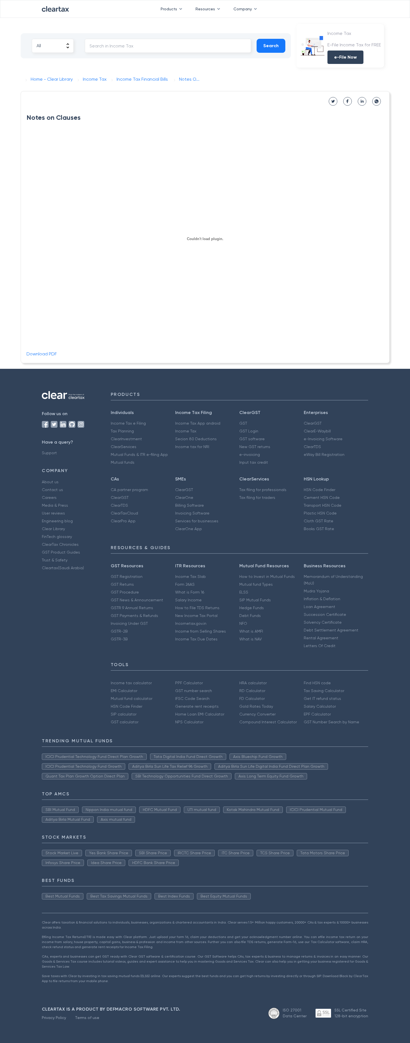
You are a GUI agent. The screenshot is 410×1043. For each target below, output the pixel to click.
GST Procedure (125, 592)
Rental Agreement (321, 638)
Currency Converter (257, 714)
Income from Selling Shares (200, 631)
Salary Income (188, 600)
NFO (243, 623)
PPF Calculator (189, 683)
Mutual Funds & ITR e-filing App (139, 454)
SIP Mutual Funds (255, 600)
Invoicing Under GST (129, 623)
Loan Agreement (319, 606)
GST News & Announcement (137, 600)
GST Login (248, 431)
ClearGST (313, 423)
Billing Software (189, 505)
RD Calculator (252, 690)
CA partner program (129, 489)
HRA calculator (253, 683)
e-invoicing (249, 454)
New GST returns (254, 446)
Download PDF (41, 354)
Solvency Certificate (323, 622)
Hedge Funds (251, 608)
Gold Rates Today (256, 706)
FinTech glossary (57, 536)
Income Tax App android (197, 423)
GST (243, 423)
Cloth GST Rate (318, 521)
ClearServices (123, 446)
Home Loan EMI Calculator (199, 714)
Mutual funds (122, 462)
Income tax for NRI (192, 446)
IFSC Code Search (192, 698)
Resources (205, 9)
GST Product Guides (61, 552)
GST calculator (124, 722)
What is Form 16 (189, 592)
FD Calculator (252, 698)
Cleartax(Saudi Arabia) (63, 568)
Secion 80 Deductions (196, 439)
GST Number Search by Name (331, 722)
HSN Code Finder (319, 489)
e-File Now (345, 57)
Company (242, 9)
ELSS (243, 592)
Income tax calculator (131, 683)
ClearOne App (188, 529)
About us (50, 482)
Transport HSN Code (322, 505)
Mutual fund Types (256, 584)
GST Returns (122, 584)
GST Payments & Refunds (134, 615)
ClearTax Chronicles (60, 544)
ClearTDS (312, 446)
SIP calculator (123, 714)
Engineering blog (57, 521)
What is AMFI (251, 631)
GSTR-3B (119, 639)
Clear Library (53, 529)
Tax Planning (122, 431)
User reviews (53, 513)
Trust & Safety (54, 560)
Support (49, 453)
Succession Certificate (325, 614)
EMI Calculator (124, 690)
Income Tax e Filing (128, 423)
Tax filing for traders (257, 497)
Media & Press (55, 505)
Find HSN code (317, 683)
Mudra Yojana (316, 591)
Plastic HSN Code (320, 513)
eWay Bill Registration (324, 454)
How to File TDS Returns (197, 608)
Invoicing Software (192, 513)
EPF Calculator (317, 714)
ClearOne (184, 497)
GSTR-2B (119, 631)
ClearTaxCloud (124, 513)
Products (169, 9)
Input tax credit (253, 462)
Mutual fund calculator (131, 698)
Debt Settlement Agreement (331, 630)
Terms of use (87, 1017)
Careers (49, 497)
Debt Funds (250, 615)
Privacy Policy (54, 1017)
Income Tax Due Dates (196, 639)
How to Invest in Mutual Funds (267, 576)
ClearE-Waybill (317, 431)
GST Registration (127, 576)
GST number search (193, 690)
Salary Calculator (320, 706)
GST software (252, 439)
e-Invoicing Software (323, 439)
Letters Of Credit (320, 645)
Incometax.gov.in (190, 623)
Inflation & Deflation (322, 599)
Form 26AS (185, 584)
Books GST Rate (319, 529)
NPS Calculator (189, 722)
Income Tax (185, 431)
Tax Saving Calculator (324, 690)
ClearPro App (123, 521)
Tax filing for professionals (262, 489)
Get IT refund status (322, 698)
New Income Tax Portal (196, 615)
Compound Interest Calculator (268, 722)
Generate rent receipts (197, 706)
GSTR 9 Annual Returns (132, 608)
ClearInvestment (126, 439)
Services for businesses (196, 521)
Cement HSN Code (322, 497)
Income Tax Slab (190, 576)
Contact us (52, 489)
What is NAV (250, 639)
